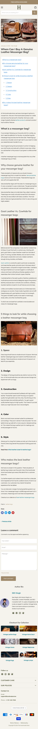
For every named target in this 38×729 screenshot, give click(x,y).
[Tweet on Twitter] (6, 512)
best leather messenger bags (25, 497)
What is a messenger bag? (11, 60)
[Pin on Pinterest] (13, 512)
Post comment (8, 578)
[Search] (34, 12)
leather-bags (9, 504)
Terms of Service (14, 723)
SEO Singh (16, 593)
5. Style (8, 98)
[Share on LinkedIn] (9, 512)
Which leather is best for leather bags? (19, 449)
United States (18, 708)
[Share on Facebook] (2, 512)
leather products (20, 120)
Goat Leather (5, 263)
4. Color (8, 94)
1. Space (9, 82)
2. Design (9, 86)
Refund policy (24, 723)
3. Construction (11, 90)
